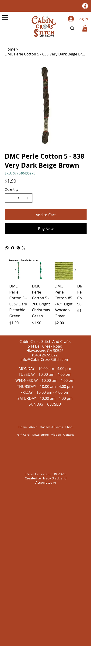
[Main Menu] (5, 17)
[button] (85, 28)
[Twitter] (23, 248)
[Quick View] (41, 271)
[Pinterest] (18, 248)
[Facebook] (85, 6)
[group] (45, 296)
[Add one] (27, 198)
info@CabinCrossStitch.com (45, 359)
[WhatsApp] (7, 248)
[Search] (72, 28)
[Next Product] (75, 270)
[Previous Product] (15, 270)
